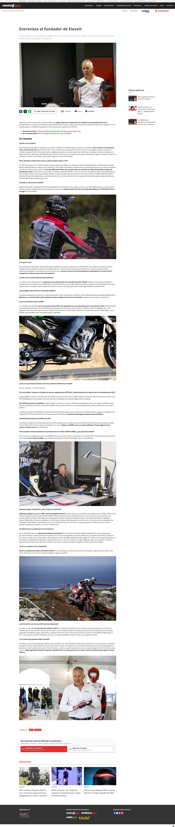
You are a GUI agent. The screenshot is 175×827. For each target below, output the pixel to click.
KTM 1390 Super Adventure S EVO (76, 1)
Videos (162, 5)
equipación (38, 730)
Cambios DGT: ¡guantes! (49, 1)
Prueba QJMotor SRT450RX (34, 1)
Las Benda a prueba (112, 1)
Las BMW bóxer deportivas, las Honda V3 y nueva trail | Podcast (147, 122)
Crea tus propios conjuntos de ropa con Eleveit (54, 133)
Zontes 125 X (91, 1)
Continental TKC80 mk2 (126, 1)
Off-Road (169, 5)
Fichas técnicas (109, 5)
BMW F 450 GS (101, 1)
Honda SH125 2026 (154, 1)
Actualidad (88, 5)
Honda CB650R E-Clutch (140, 1)
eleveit (31, 730)
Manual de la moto (151, 5)
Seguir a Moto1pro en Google (46, 111)
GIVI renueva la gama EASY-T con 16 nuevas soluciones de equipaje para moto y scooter (33, 793)
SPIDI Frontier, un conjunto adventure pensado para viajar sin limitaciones (66, 793)
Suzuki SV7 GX (61, 1)
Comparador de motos (123, 5)
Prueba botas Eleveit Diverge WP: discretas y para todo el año (58, 131)
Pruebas (99, 5)
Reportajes (137, 5)
